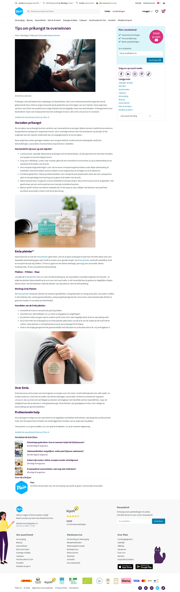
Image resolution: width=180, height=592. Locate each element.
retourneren (86, 3)
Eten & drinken (125, 106)
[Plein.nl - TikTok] (148, 74)
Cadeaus (83, 20)
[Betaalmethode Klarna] (126, 581)
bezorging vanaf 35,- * (30, 3)
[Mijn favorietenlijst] (156, 11)
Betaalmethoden (74, 542)
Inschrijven (154, 60)
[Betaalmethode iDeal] (150, 581)
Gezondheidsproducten (49, 35)
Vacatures (122, 549)
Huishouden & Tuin (97, 20)
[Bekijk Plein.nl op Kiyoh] (50, 580)
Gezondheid (40, 20)
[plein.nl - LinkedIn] (128, 74)
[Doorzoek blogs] (150, 116)
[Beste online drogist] (108, 580)
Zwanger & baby (126, 82)
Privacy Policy (61, 587)
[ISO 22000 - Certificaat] (99, 580)
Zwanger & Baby (70, 20)
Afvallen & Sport (125, 20)
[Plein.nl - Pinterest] (141, 74)
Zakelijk (138, 3)
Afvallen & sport (126, 109)
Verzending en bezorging (78, 539)
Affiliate (121, 546)
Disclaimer (74, 587)
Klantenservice (149, 3)
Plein (17, 35)
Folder (107, 11)
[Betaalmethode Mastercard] (143, 581)
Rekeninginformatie (76, 546)
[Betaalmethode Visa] (136, 580)
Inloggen (146, 11)
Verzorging (20, 20)
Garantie (71, 559)
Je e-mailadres (125, 48)
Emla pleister (42, 256)
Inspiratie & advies (126, 559)
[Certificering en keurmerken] (87, 580)
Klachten (71, 556)
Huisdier (112, 20)
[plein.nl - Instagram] (134, 74)
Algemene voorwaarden (42, 587)
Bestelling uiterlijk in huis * (60, 3)
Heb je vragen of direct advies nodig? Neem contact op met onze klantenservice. (34, 516)
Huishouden (124, 89)
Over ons (121, 552)
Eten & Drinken (54, 20)
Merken (121, 556)
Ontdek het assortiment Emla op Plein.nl (32, 432)
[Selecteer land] (159, 3)
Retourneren (72, 552)
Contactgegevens (125, 539)
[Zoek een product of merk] (27, 11)
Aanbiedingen (119, 11)
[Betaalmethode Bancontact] (156, 581)
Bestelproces (72, 549)
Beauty (30, 20)
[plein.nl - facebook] (121, 74)
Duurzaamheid (73, 562)
